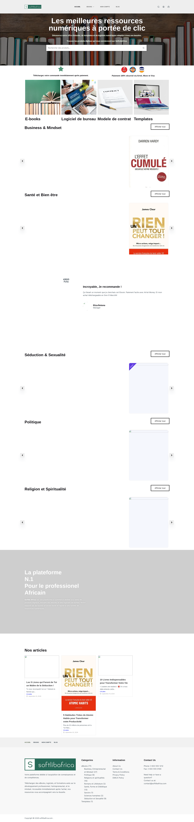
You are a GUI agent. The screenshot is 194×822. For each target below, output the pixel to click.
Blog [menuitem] (118, 7)
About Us (117, 766)
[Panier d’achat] (168, 7)
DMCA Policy (118, 778)
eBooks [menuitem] (89, 7)
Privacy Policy (119, 775)
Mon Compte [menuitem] (105, 7)
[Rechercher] (158, 7)
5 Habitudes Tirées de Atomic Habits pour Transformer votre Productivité (78, 718)
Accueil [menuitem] (77, 7)
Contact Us (117, 769)
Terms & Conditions (121, 772)
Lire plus (29, 694)
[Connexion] (163, 7)
